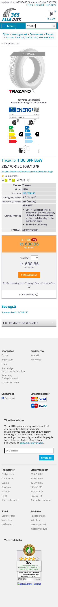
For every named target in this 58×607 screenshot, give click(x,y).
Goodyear (7, 487)
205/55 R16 (37, 474)
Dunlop (5, 482)
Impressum (7, 359)
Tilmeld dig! (46, 457)
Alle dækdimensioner (41, 500)
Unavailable (29, 275)
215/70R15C (28, 193)
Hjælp (30, 4)
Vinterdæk (7, 520)
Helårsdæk (7, 524)
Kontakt (40, 4)
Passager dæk (38, 515)
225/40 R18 (37, 482)
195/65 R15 (36, 487)
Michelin (6, 491)
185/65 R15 (37, 495)
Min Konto (51, 4)
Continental (7, 478)
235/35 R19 (37, 491)
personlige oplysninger (31, 442)
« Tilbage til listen (10, 43)
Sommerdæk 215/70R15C (15, 312)
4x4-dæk (35, 520)
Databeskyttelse (10, 382)
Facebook (9, 398)
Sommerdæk (36, 34)
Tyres (6, 34)
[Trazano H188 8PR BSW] (26, 69)
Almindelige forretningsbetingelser (13, 369)
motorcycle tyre (39, 528)
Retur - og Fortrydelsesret (10, 376)
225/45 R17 (37, 478)
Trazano (50, 34)
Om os (5, 355)
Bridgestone (8, 474)
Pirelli (4, 495)
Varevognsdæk (19, 34)
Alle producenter (10, 500)
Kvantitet (25, 257)
